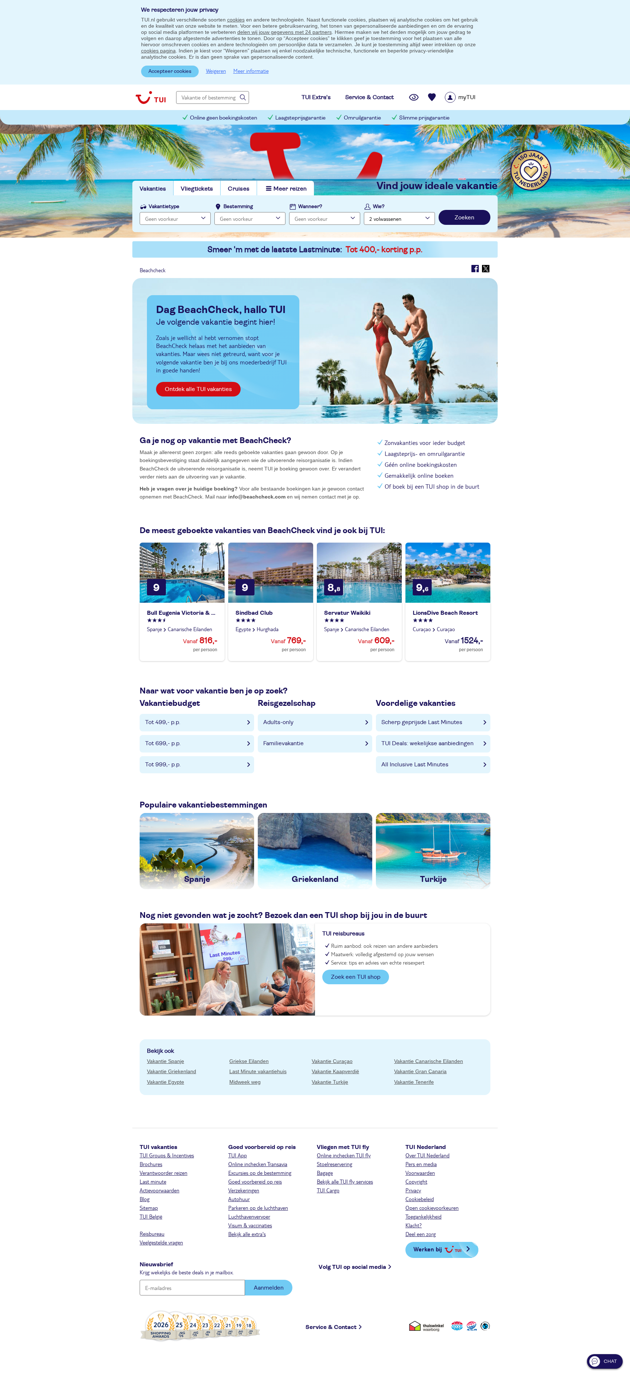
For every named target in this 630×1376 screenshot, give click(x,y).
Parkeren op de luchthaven (258, 1207)
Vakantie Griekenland (171, 1071)
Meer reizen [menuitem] (290, 189)
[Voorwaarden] (470, 1326)
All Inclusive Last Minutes (414, 764)
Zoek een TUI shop (355, 977)
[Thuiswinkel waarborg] (427, 1326)
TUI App (237, 1155)
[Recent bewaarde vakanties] (432, 97)
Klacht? (413, 1225)
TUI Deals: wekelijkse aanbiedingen (427, 743)
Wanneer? (310, 206)
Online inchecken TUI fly (344, 1155)
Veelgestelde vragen (161, 1242)
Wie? (379, 206)
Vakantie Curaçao (332, 1061)
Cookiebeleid (419, 1199)
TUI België (151, 1216)
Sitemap (149, 1207)
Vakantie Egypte (165, 1082)
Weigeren (216, 70)
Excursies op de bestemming (259, 1172)
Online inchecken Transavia (257, 1164)
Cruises (238, 189)
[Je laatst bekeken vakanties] (414, 97)
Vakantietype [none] (164, 206)
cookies (236, 20)
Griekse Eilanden (249, 1061)
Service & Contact (331, 1327)
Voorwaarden (420, 1172)
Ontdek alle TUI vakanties (198, 389)
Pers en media (421, 1164)
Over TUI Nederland (427, 1155)
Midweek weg (245, 1082)
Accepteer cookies (169, 71)
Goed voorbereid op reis (255, 1181)
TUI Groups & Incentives (167, 1155)
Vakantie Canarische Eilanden (428, 1061)
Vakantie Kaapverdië (335, 1071)
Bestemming (238, 206)
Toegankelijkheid (423, 1216)
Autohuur (239, 1199)
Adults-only (278, 722)
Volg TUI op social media (352, 1267)
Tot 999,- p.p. (163, 764)
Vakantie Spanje (165, 1061)
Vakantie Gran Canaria (420, 1071)
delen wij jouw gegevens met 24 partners (284, 32)
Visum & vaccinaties (250, 1225)
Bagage (325, 1172)
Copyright (416, 1181)
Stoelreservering (334, 1164)
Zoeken (464, 217)
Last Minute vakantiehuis (258, 1071)
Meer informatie (251, 70)
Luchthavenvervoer (249, 1216)
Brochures (151, 1164)
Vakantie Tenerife (414, 1082)
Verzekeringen (243, 1190)
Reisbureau (152, 1233)
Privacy (413, 1190)
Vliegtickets (197, 189)
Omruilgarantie (362, 118)
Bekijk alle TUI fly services (345, 1181)
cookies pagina (158, 51)
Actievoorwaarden (159, 1190)
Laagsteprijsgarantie (300, 118)
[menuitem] (469, 97)
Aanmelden (269, 1288)
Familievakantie (283, 743)
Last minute (153, 1181)
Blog (144, 1199)
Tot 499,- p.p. (162, 722)
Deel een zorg (420, 1234)
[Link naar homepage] (150, 97)
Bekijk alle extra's (247, 1234)
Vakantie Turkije (330, 1082)
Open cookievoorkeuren (432, 1207)
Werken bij (427, 1249)
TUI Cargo (328, 1190)
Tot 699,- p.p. (163, 743)
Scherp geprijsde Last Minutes (421, 722)
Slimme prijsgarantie (424, 118)
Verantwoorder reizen (163, 1172)
